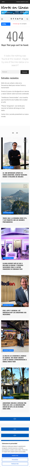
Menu (3, 1)
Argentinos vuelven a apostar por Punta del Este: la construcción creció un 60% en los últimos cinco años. (14, 406)
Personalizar (15, 459)
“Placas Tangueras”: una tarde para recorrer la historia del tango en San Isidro (13, 108)
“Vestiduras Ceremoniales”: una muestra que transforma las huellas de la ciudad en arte (14, 100)
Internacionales (8, 167)
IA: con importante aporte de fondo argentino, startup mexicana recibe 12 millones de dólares (15, 175)
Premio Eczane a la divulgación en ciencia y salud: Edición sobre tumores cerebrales (15, 93)
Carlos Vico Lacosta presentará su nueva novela (15, 115)
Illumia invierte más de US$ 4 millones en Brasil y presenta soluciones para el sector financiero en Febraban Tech (13, 266)
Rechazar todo (15, 463)
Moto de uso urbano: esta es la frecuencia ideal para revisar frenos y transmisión (13, 85)
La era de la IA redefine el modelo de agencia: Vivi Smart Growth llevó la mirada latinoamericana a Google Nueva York (15, 359)
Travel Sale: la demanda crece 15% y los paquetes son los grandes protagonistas (15, 220)
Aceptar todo (15, 455)
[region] (15, 454)
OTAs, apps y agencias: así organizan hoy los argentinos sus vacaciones (14, 312)
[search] (27, 19)
